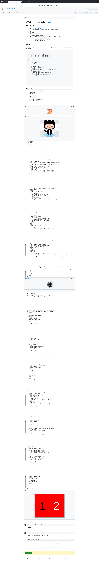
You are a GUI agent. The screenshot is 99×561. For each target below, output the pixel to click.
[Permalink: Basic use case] (25, 25)
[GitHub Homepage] (27, 558)
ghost (29, 539)
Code (4, 12)
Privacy (38, 558)
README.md (11, 8)
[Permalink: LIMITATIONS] (25, 88)
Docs (51, 558)
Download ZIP (95, 12)
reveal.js (49, 22)
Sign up (96, 1)
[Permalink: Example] (25, 44)
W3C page (52, 41)
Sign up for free (28, 553)
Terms (36, 558)
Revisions (10, 12)
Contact (54, 558)
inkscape (39, 28)
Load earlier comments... (51, 521)
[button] (89, 12)
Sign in (92, 1)
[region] (49, 62)
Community (48, 558)
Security (41, 558)
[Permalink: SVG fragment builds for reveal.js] (25, 22)
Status (45, 558)
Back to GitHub (28, 1)
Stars (16, 12)
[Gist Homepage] (4, 1)
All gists (23, 1)
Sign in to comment (57, 553)
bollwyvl (6, 8)
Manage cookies (58, 558)
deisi (29, 524)
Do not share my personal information (67, 558)
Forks (22, 12)
